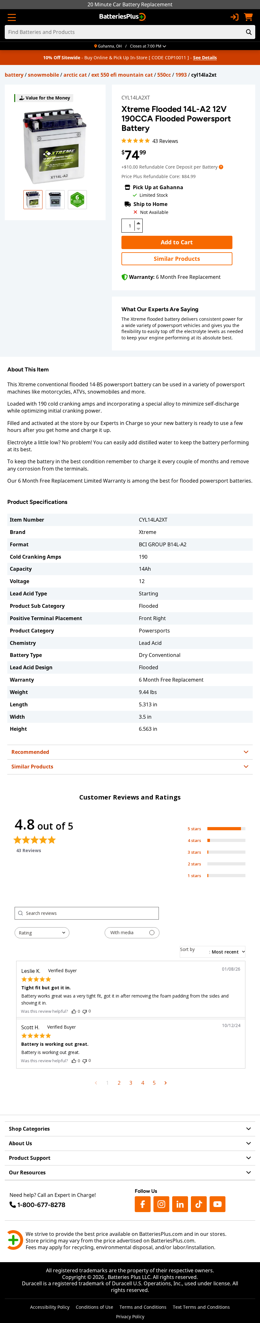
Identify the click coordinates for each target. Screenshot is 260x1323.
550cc (164, 74)
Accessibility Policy (49, 1307)
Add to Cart (177, 242)
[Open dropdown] (221, 167)
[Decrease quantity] (138, 228)
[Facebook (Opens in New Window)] (143, 1204)
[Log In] (234, 17)
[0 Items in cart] (248, 17)
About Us (20, 1143)
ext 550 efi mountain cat (122, 74)
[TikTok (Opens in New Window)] (199, 1204)
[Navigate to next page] (166, 1083)
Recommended (30, 751)
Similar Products (177, 258)
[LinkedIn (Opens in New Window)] (180, 1204)
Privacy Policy (130, 1316)
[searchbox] (92, 913)
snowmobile (43, 74)
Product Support (29, 1157)
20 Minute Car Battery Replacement (130, 4)
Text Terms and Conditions (201, 1307)
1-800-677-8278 (41, 1205)
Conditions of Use (94, 1307)
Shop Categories (29, 1128)
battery (14, 74)
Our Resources (27, 1172)
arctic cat (75, 74)
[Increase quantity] (138, 223)
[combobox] (42, 932)
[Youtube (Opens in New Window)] (217, 1204)
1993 (181, 74)
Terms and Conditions (143, 1307)
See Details (205, 58)
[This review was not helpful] (84, 1011)
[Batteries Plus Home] (123, 17)
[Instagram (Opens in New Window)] (161, 1204)
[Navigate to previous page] (96, 1083)
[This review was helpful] (74, 1011)
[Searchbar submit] (249, 32)
